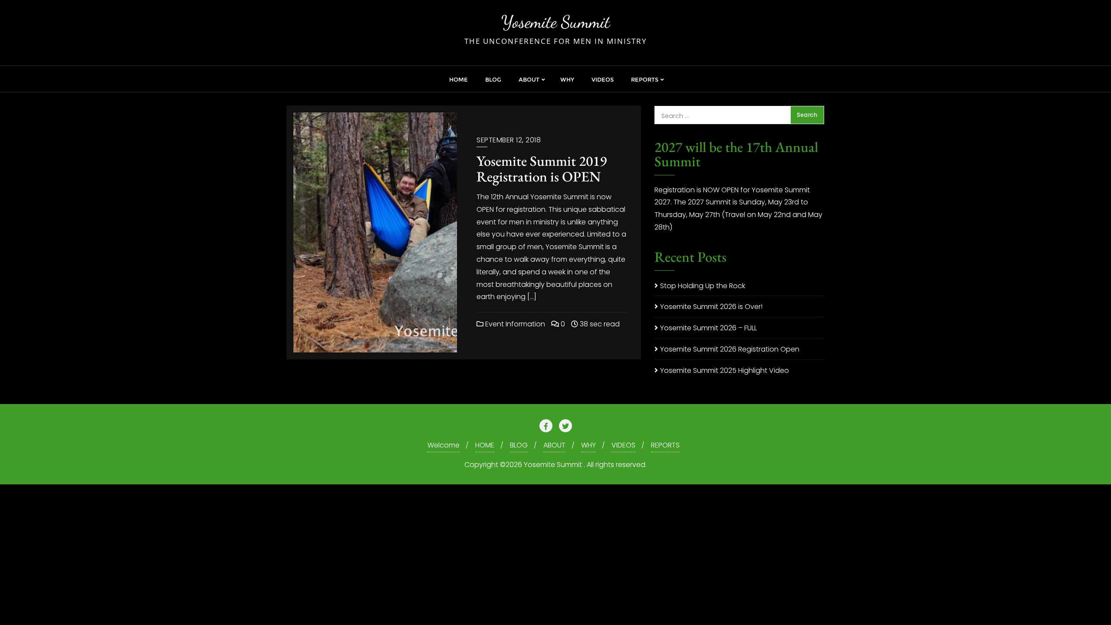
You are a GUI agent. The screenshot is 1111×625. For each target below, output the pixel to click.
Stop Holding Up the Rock (702, 286)
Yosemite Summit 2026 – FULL (708, 328)
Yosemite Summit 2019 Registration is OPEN (542, 168)
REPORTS (665, 445)
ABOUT (554, 445)
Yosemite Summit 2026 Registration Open (729, 349)
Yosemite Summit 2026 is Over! (711, 307)
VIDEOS (623, 445)
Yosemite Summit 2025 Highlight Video (724, 370)
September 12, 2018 (509, 140)
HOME (484, 445)
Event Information (514, 324)
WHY (588, 445)
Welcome (443, 445)
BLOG (519, 445)
